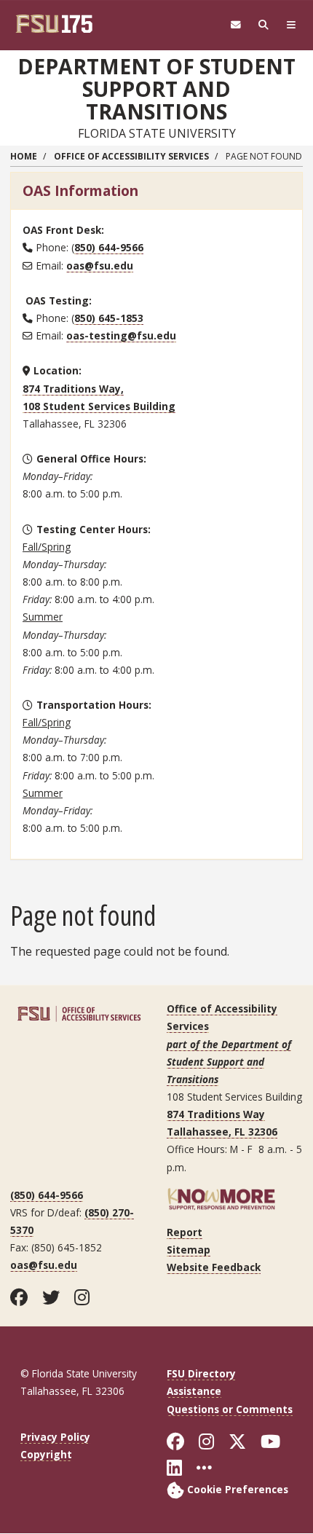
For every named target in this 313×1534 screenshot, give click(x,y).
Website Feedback (214, 1267)
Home (23, 156)
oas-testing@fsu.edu (121, 335)
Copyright (46, 1454)
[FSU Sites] (291, 25)
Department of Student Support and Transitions (156, 89)
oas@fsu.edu (99, 265)
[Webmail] (235, 25)
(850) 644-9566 (46, 1195)
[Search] (263, 25)
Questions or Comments (230, 1409)
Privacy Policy (55, 1437)
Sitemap (188, 1249)
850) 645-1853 (108, 318)
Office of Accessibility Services (131, 156)
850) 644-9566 (108, 247)
